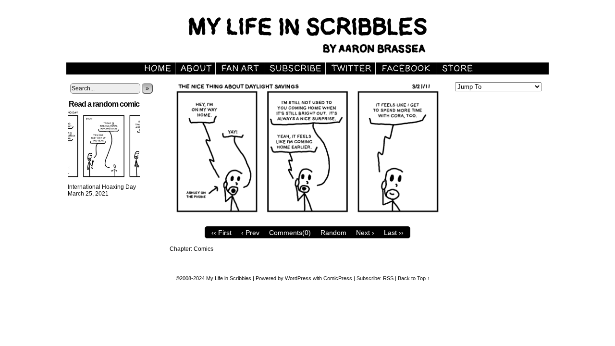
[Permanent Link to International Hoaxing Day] (104, 180)
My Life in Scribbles (318, 33)
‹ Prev (250, 232)
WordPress (298, 278)
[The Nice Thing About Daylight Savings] (307, 219)
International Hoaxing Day (102, 187)
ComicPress (337, 278)
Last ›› (394, 232)
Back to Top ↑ (414, 278)
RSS (388, 278)
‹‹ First (221, 232)
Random (333, 232)
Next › (365, 232)
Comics (203, 249)
